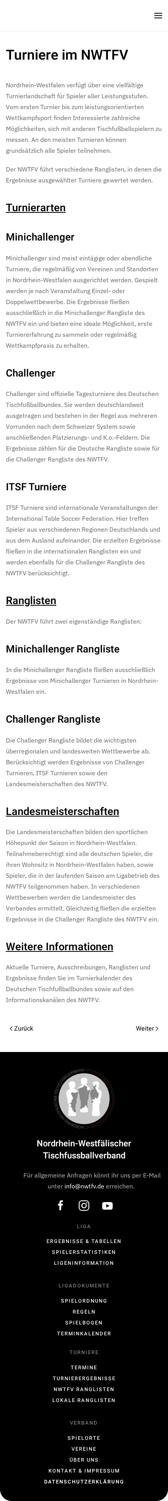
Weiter (145, 1028)
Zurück (23, 1028)
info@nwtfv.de (85, 1186)
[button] (158, 15)
